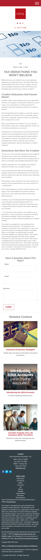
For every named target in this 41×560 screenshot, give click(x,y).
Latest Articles (20, 493)
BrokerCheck (11, 502)
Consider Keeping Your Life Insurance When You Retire (20, 434)
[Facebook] (22, 23)
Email (7, 276)
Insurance (20, 485)
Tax (20, 487)
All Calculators (20, 497)
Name (7, 264)
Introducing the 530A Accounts (20, 392)
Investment (20, 481)
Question (6, 288)
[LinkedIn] (20, 23)
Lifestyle (20, 491)
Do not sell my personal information (26, 538)
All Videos (20, 495)
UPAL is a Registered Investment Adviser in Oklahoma (19, 546)
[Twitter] (17, 23)
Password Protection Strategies (20, 350)
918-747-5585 (21, 28)
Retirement (20, 478)
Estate (20, 483)
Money (20, 489)
